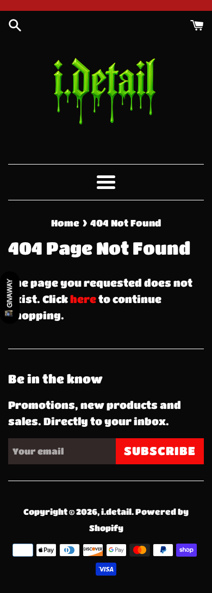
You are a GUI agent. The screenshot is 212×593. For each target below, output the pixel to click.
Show (10, 297)
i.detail (116, 511)
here (83, 299)
